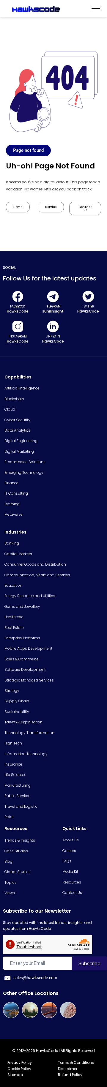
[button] (28, 150)
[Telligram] (53, 296)
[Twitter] (88, 296)
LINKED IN (53, 336)
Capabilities (18, 377)
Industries (15, 532)
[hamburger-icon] (96, 8)
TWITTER (88, 306)
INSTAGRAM (18, 336)
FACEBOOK (17, 306)
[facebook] (18, 296)
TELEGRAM (53, 306)
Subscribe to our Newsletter (37, 911)
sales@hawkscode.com (35, 977)
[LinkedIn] (53, 326)
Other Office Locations (31, 993)
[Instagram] (18, 326)
